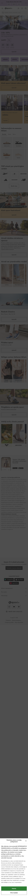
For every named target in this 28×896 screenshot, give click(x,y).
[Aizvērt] (26, 841)
